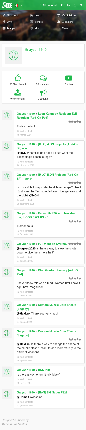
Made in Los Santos (14, 424)
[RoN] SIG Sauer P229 (52, 392)
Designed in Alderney (15, 420)
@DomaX (23, 397)
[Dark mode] (75, 5)
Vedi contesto (26, 131)
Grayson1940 (36, 49)
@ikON (21, 153)
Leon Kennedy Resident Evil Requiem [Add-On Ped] (47, 115)
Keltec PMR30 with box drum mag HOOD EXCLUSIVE (47, 215)
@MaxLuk (23, 313)
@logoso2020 (26, 248)
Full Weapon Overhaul (53, 244)
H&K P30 (44, 370)
